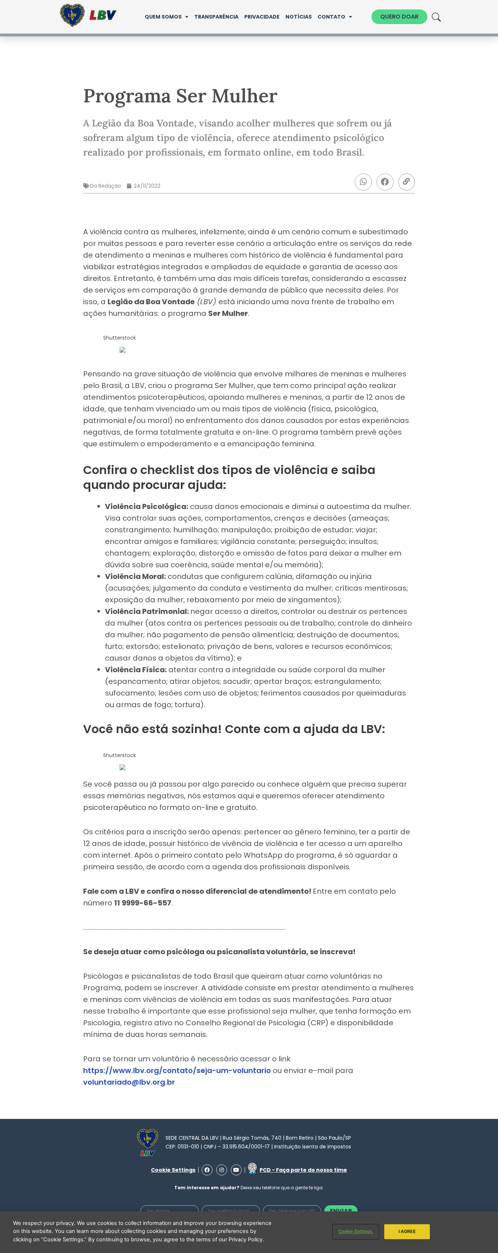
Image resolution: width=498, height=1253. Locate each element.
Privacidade (262, 16)
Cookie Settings (355, 1231)
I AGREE (407, 1231)
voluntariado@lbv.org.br (129, 1082)
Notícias (298, 16)
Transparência (216, 16)
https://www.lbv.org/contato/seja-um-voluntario (177, 1070)
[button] (363, 182)
